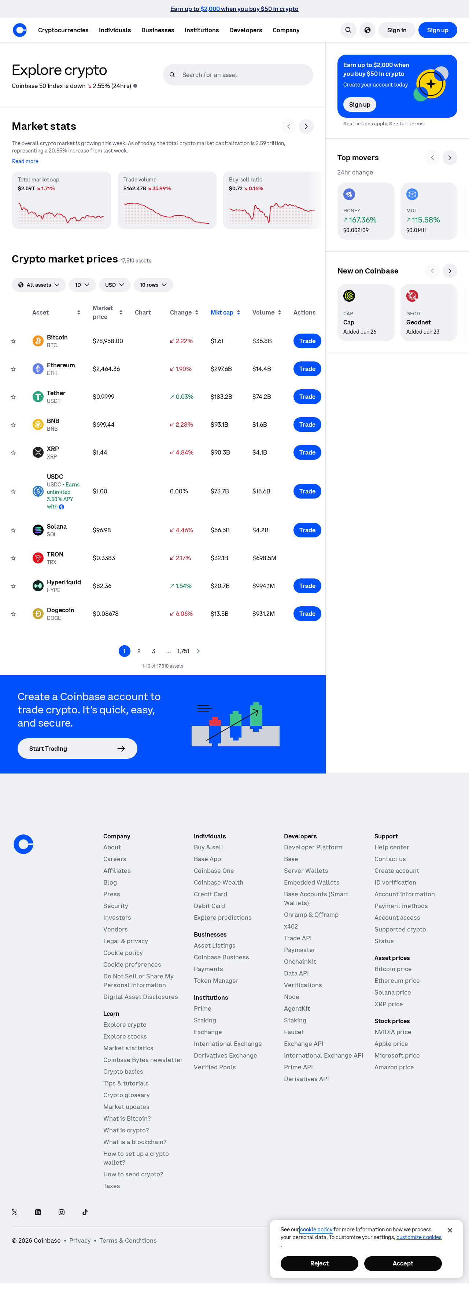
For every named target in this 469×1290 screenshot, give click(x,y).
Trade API (298, 938)
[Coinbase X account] (15, 1213)
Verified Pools (215, 1067)
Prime (202, 1008)
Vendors (115, 929)
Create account (396, 870)
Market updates (126, 1106)
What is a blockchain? (134, 1142)
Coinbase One (214, 870)
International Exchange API (323, 1055)
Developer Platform (313, 847)
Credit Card (210, 894)
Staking (205, 1020)
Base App (207, 859)
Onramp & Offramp (311, 914)
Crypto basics (123, 1071)
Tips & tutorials (126, 1083)
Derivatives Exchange (225, 1055)
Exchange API (304, 1043)
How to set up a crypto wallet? (136, 1158)
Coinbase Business (221, 957)
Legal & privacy (125, 941)
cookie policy (316, 1229)
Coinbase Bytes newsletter (143, 1059)
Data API (296, 973)
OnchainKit (300, 961)
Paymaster (299, 949)
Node (291, 996)
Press (111, 894)
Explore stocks (125, 1036)
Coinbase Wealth (218, 882)
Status (384, 941)
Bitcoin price (393, 969)
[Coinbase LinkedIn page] (38, 1213)
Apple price (391, 1043)
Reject (319, 1263)
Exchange (208, 1032)
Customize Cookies (419, 1237)
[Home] (20, 30)
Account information (404, 894)
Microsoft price (397, 1055)
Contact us (390, 859)
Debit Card (209, 905)
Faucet (294, 1032)
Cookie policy (123, 952)
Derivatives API (306, 1079)
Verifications (303, 985)
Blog (110, 882)
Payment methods (401, 905)
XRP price (388, 1004)
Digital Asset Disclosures (140, 996)
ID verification (395, 882)
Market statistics (128, 1048)
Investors (117, 917)
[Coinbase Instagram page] (61, 1213)
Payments (208, 969)
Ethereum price (397, 980)
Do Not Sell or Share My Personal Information (138, 981)
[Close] (450, 1230)
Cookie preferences (132, 964)
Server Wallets (306, 870)
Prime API (298, 1067)
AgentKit (297, 1008)
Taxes (111, 1186)
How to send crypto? (133, 1174)
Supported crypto (400, 929)
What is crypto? (126, 1130)
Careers (114, 859)
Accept (403, 1263)
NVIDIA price (392, 1032)
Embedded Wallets (312, 882)
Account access (397, 917)
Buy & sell (209, 847)
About (112, 847)
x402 (291, 926)
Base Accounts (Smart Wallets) (316, 898)
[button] (115, 30)
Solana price (392, 992)
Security (115, 905)
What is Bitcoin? (127, 1118)
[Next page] (198, 651)
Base (291, 859)
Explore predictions (223, 917)
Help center (391, 847)
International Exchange (228, 1043)
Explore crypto (125, 1024)
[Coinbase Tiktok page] (85, 1213)
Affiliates (117, 870)
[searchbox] (247, 75)
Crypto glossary (126, 1095)
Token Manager (216, 980)
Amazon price (394, 1067)
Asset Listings (215, 945)
